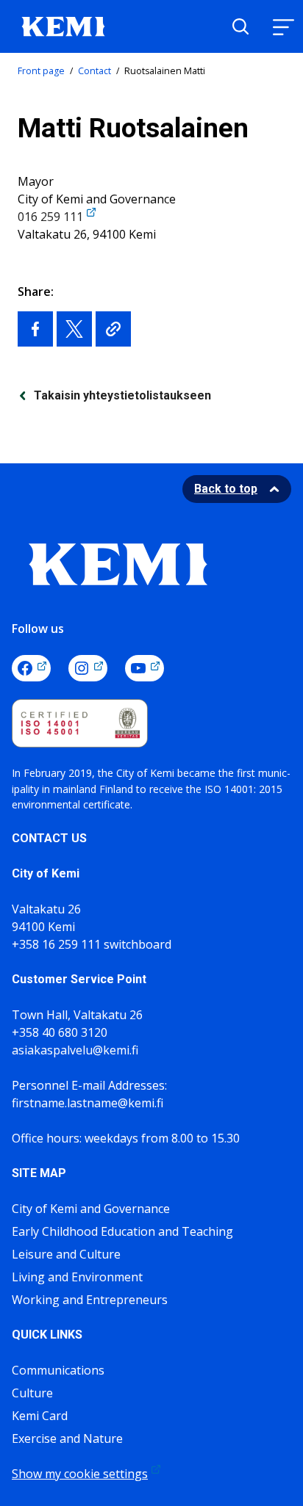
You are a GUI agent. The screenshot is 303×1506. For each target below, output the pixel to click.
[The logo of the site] (63, 25)
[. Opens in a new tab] (35, 329)
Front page (41, 71)
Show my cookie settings (80, 1474)
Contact (94, 71)
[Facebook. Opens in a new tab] (31, 668)
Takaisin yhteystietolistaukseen (122, 395)
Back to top (225, 489)
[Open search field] (240, 26)
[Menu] (283, 27)
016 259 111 (50, 217)
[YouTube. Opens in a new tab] (144, 668)
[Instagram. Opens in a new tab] (87, 668)
